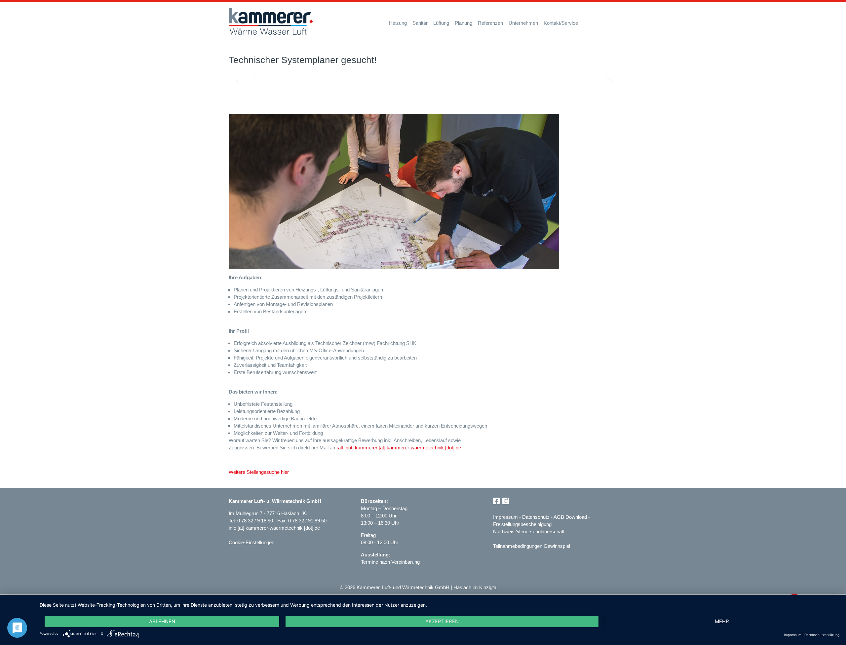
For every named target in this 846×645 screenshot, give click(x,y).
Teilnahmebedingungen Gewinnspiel (531, 546)
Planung (463, 23)
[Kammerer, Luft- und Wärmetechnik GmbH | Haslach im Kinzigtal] (271, 21)
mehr (722, 621)
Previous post (237, 79)
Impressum (505, 517)
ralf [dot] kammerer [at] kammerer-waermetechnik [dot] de (398, 447)
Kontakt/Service (561, 23)
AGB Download (570, 517)
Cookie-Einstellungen (251, 542)
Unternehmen (523, 23)
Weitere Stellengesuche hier (259, 472)
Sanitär (420, 23)
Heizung (398, 23)
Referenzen (490, 23)
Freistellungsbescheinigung (522, 524)
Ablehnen (162, 621)
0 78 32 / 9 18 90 (255, 520)
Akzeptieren (442, 621)
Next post (253, 79)
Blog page (609, 79)
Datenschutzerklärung (821, 635)
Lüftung (441, 23)
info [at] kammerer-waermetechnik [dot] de (274, 528)
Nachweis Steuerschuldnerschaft (528, 531)
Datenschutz (536, 517)
